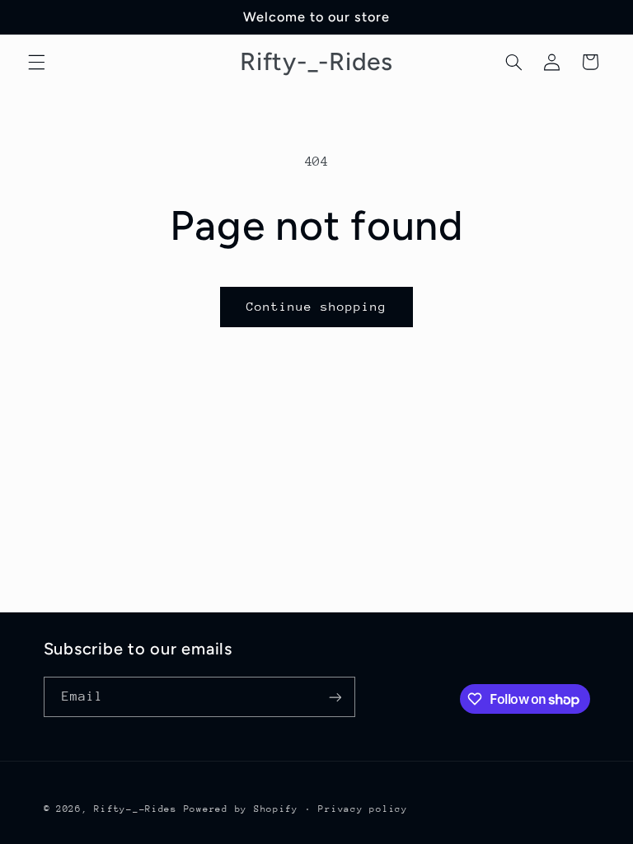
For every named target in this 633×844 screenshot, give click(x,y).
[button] (36, 62)
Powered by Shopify (241, 809)
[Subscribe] (335, 697)
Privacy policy (362, 809)
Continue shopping (316, 306)
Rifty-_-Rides (135, 809)
